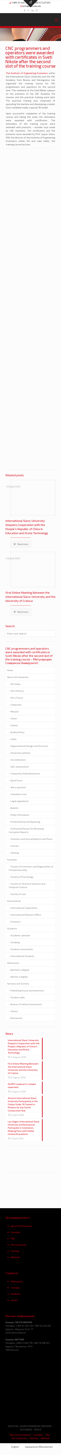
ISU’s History (17, 690)
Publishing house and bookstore (27, 990)
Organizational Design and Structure (29, 746)
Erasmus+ (16, 921)
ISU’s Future (17, 697)
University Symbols (20, 752)
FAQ (13, 1238)
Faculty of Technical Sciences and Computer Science (27, 885)
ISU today (15, 684)
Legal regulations (20, 801)
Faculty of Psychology (22, 876)
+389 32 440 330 (20, 2)
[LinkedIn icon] (32, 10)
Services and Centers (18, 983)
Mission (15, 711)
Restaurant (16, 1018)
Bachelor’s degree (20, 969)
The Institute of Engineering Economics (27, 73)
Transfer (15, 1287)
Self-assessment (20, 766)
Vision (14, 718)
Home (10, 670)
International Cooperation (24, 907)
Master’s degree (19, 976)
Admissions (13, 963)
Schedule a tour (19, 794)
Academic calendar (20, 935)
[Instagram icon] (36, 10)
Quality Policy (17, 732)
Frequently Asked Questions (25, 773)
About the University (17, 677)
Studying (15, 942)
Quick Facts (16, 780)
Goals (14, 739)
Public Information (20, 814)
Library (14, 1011)
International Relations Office (26, 914)
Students (12, 928)
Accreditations (18, 759)
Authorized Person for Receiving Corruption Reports (26, 830)
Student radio (18, 997)
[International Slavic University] (30, 20)
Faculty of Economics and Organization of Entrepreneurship (31, 868)
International (14, 901)
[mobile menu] (56, 19)
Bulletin (15, 808)
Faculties (12, 859)
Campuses (16, 704)
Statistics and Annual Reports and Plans (32, 839)
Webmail (15, 1257)
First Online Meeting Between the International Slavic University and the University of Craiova (30, 597)
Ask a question (18, 787)
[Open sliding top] (30, 3)
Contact (15, 845)
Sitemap (15, 852)
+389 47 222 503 (41, 2)
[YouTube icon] (28, 10)
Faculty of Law (18, 894)
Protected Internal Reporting (25, 821)
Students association (22, 949)
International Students (22, 956)
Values (14, 725)
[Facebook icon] (24, 10)
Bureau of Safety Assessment (26, 1004)
